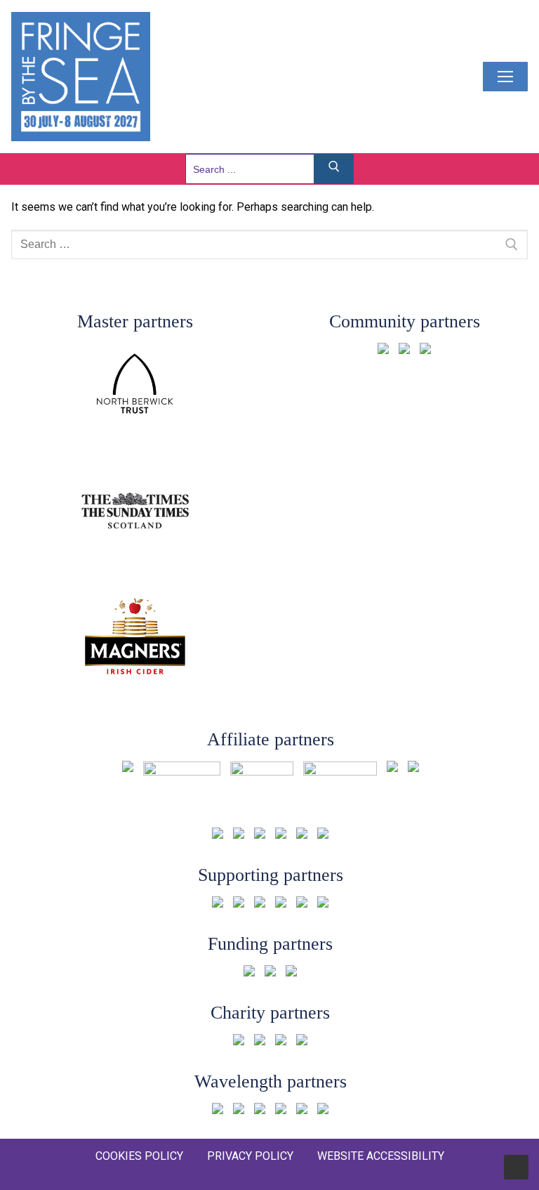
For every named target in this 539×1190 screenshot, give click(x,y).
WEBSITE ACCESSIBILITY (380, 1156)
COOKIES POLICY (139, 1156)
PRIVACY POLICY (250, 1156)
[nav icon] (505, 76)
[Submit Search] (334, 169)
